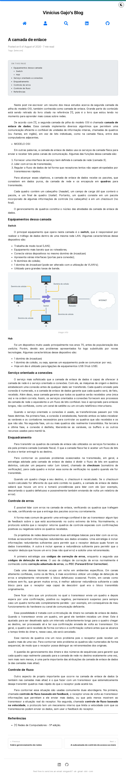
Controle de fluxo (22, 88)
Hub (18, 74)
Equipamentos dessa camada (28, 68)
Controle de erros (22, 85)
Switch (19, 71)
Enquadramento (21, 81)
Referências (19, 91)
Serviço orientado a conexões (28, 78)
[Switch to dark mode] (121, 5)
